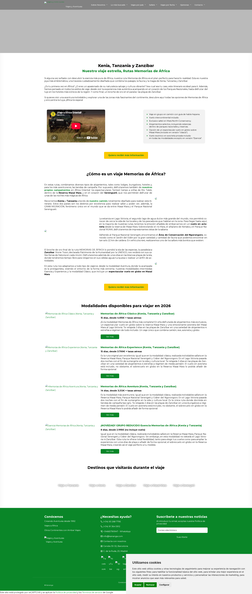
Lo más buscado (118, 5)
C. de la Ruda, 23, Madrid (115, 551)
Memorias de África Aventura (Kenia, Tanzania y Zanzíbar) (138, 386)
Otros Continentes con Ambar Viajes (62, 530)
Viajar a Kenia (97, 485)
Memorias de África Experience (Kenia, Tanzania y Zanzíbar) (140, 347)
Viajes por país (137, 5)
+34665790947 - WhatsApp (117, 531)
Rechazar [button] (150, 585)
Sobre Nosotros (98, 5)
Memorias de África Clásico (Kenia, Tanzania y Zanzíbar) (137, 313)
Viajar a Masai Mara (154, 485)
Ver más (110, 337)
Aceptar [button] (137, 585)
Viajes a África (51, 525)
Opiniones (184, 5)
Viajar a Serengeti (184, 485)
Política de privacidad (66, 592)
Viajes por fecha (168, 5)
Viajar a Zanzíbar (126, 485)
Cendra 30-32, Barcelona (115, 546)
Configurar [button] (164, 585)
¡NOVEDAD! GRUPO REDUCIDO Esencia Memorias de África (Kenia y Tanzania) (151, 425)
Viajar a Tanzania (68, 485)
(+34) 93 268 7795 (112, 521)
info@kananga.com (113, 536)
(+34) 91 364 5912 (111, 526)
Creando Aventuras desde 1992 (59, 521)
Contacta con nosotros (114, 541)
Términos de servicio (92, 592)
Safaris (152, 5)
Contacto (199, 5)
